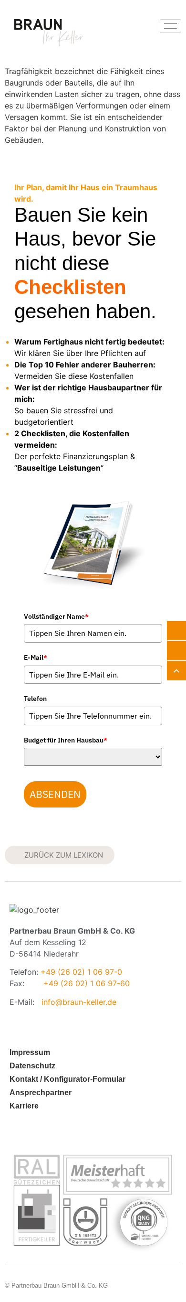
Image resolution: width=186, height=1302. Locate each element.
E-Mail (35, 657)
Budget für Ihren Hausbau (65, 740)
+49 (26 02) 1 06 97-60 (86, 983)
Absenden (55, 794)
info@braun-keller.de (78, 1002)
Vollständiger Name (56, 616)
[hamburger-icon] (170, 26)
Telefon (35, 698)
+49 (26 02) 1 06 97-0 (81, 972)
